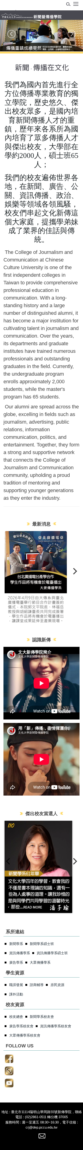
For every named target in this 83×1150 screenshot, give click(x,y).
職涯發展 (16, 985)
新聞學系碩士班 (42, 944)
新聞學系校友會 (42, 1017)
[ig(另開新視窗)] (9, 1071)
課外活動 (16, 994)
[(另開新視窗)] (41, 577)
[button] (70, 5)
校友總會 (16, 1017)
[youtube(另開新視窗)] (9, 1084)
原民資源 (57, 985)
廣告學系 (16, 962)
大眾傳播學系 (40, 962)
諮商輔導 (37, 985)
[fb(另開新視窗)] (9, 1059)
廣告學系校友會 (21, 1026)
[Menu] (76, 5)
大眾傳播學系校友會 (24, 1035)
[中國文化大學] (33, 13)
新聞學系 (16, 944)
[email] (42, 1138)
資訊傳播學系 (19, 953)
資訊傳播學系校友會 (55, 1026)
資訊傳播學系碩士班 (52, 953)
